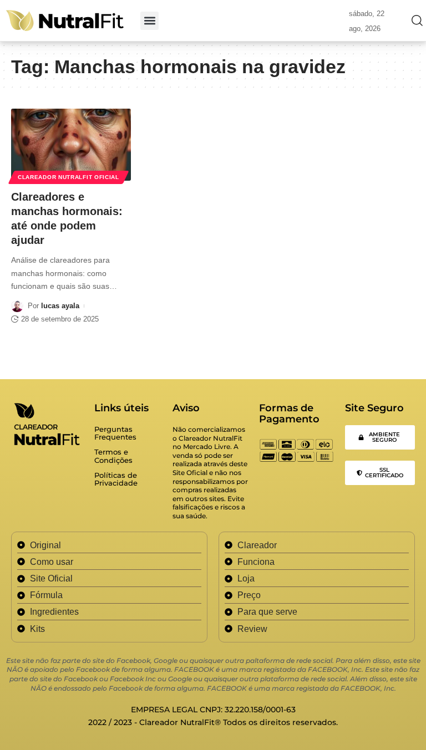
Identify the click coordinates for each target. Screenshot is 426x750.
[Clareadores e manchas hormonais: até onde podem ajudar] (71, 145)
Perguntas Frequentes (115, 433)
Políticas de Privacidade (116, 479)
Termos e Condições (113, 455)
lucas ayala (60, 306)
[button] (149, 21)
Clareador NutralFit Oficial (68, 177)
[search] (415, 20)
